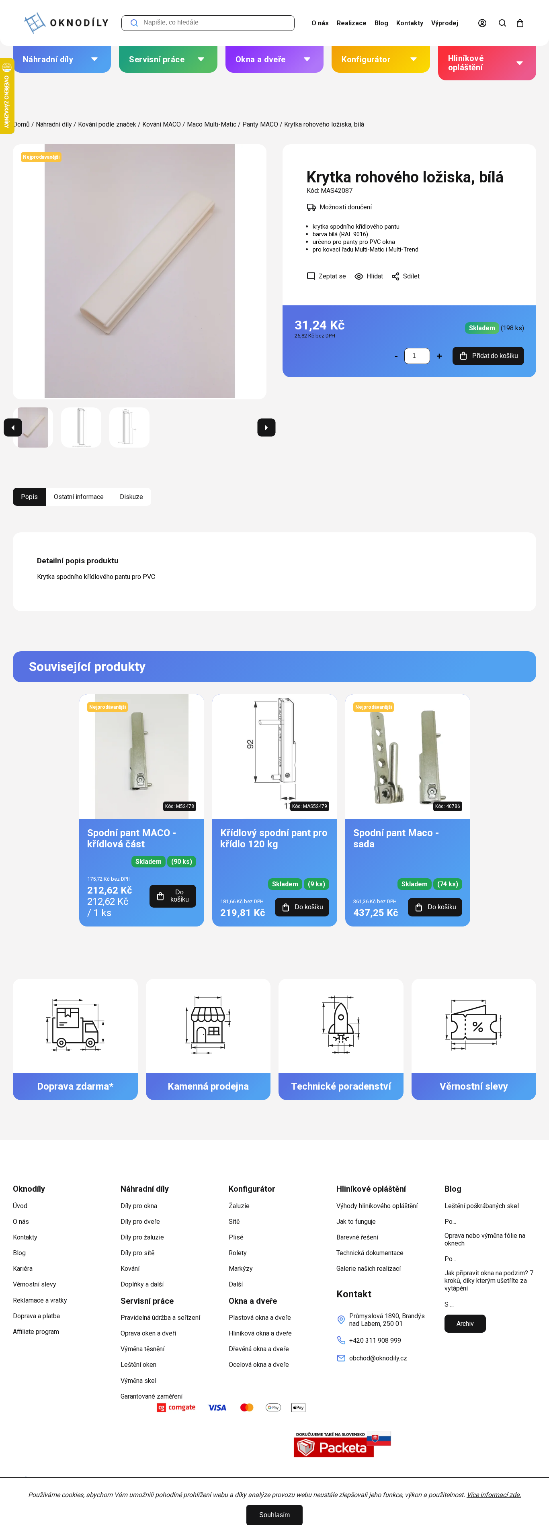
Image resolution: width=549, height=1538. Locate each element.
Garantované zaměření (151, 1396)
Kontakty (409, 23)
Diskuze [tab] (131, 497)
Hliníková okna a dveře (260, 1333)
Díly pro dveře (140, 1221)
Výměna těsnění (142, 1349)
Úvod (20, 1206)
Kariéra (23, 1268)
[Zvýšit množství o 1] (439, 356)
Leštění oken (138, 1364)
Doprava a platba (36, 1316)
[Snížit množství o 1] (396, 356)
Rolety (238, 1253)
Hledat (134, 23)
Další (236, 1284)
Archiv (465, 1323)
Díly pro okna (139, 1206)
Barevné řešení (357, 1237)
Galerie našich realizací (368, 1268)
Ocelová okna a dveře (259, 1364)
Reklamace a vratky (40, 1300)
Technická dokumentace (370, 1253)
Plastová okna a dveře (260, 1317)
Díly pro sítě (137, 1253)
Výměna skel (138, 1381)
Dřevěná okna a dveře (259, 1349)
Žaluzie (239, 1206)
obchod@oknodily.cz (378, 1358)
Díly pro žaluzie (142, 1237)
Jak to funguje (356, 1221)
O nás (320, 23)
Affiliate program (36, 1332)
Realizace (352, 23)
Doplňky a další (142, 1284)
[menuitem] (62, 59)
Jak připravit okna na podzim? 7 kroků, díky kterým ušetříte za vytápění (489, 1280)
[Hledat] (502, 23)
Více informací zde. (494, 1495)
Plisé (236, 1237)
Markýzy (241, 1268)
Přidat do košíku (495, 355)
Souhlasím (274, 1514)
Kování (130, 1268)
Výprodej (444, 23)
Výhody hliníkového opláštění (377, 1206)
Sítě (234, 1221)
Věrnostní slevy (34, 1284)
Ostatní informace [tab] (79, 497)
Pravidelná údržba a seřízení (160, 1317)
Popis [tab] (29, 497)
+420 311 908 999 (375, 1340)
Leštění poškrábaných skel (482, 1206)
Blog (381, 23)
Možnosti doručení (346, 207)
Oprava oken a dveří (148, 1333)
